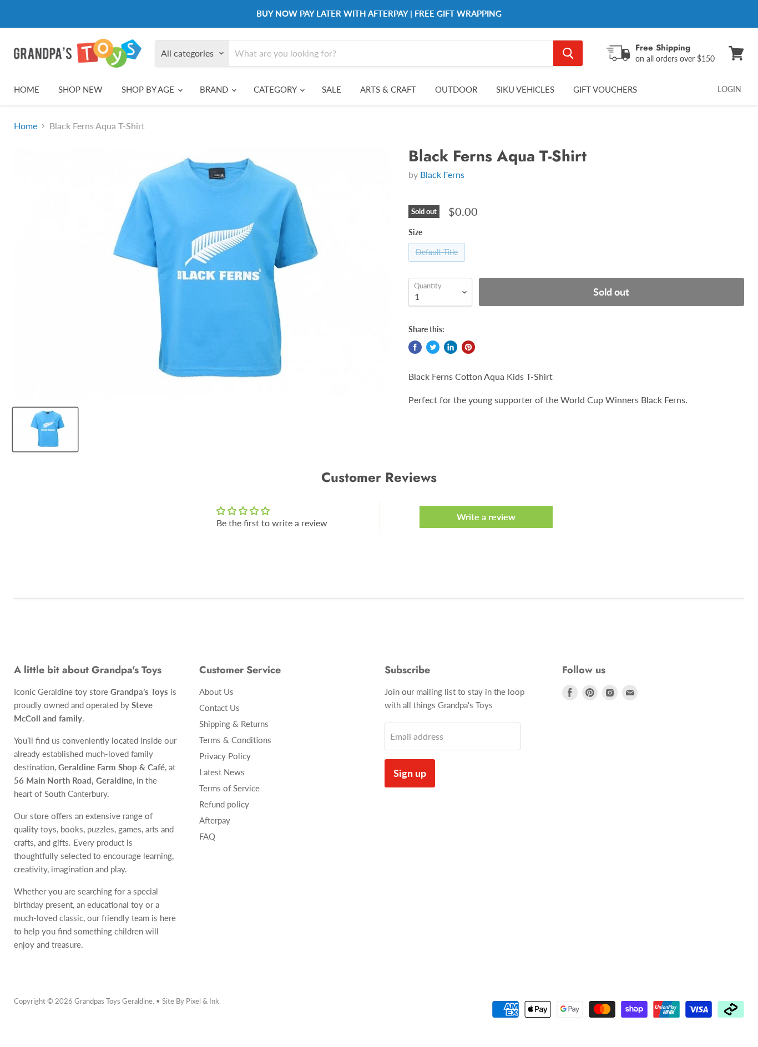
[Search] (568, 53)
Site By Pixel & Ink (190, 1001)
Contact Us (219, 708)
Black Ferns (442, 174)
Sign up (409, 773)
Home (26, 89)
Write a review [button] (486, 516)
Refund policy (224, 804)
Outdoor (456, 89)
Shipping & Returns (234, 724)
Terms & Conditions (235, 740)
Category (276, 89)
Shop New (80, 89)
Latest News (222, 772)
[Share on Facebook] (415, 347)
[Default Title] (438, 263)
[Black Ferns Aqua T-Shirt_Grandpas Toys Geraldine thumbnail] (45, 429)
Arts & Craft (388, 89)
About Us (216, 692)
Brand (215, 89)
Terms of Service (229, 788)
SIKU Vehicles (525, 89)
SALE (331, 89)
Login (729, 89)
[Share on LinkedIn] (450, 347)
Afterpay (214, 820)
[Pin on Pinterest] (468, 347)
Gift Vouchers (605, 89)
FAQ (207, 836)
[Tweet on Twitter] (432, 347)
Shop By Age (149, 89)
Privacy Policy (225, 756)
